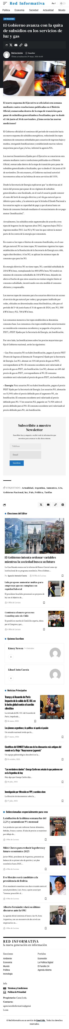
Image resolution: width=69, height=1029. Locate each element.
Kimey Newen (15, 648)
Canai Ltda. (40, 1020)
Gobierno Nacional (13, 492)
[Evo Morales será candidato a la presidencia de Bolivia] (58, 885)
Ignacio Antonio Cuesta (17, 576)
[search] (47, 3)
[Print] (26, 45)
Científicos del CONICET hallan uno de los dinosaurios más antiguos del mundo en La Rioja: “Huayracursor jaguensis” (33, 748)
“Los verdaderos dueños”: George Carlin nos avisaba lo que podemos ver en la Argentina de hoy (34, 770)
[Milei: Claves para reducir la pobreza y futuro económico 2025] (58, 855)
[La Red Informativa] (27, 3)
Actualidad (9, 19)
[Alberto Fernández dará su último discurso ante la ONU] (58, 915)
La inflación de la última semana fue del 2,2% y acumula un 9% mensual (24, 820)
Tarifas (48, 492)
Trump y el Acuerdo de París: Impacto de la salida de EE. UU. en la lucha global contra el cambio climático (20, 702)
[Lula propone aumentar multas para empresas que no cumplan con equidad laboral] (56, 589)
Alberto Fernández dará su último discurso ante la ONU (21, 908)
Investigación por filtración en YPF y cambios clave (25, 791)
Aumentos (51, 487)
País (31, 492)
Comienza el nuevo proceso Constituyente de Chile (19, 614)
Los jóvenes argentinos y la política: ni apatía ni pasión (26, 728)
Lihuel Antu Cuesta (18, 669)
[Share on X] (11, 45)
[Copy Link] (21, 45)
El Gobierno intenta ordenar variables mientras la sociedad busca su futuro (30, 559)
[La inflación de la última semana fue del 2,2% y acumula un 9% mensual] (58, 826)
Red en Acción (17, 53)
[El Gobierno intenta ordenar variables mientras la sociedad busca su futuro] (34, 536)
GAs (60, 487)
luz (26, 492)
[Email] (16, 45)
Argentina (39, 487)
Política (39, 492)
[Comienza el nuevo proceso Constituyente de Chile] (56, 619)
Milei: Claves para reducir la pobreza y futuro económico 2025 (24, 849)
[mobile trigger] (6, 3)
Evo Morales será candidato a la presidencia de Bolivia (20, 879)
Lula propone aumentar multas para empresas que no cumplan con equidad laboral (24, 586)
